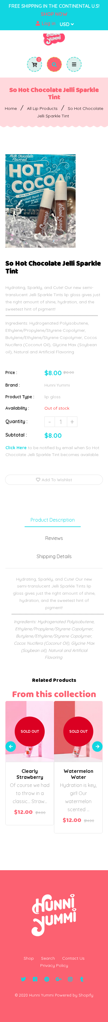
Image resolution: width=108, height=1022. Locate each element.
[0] (32, 64)
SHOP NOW (54, 14)
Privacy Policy (54, 965)
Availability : (17, 408)
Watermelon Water (78, 774)
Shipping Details (54, 556)
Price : (11, 372)
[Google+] (58, 979)
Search (48, 958)
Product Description (53, 520)
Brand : (12, 385)
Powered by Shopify (74, 995)
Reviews (54, 538)
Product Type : (19, 396)
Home (11, 108)
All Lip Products (42, 108)
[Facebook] (35, 979)
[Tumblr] (82, 979)
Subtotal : (16, 435)
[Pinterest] (46, 979)
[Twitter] (23, 979)
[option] (40, 201)
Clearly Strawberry (29, 774)
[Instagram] (70, 979)
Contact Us (73, 958)
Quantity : (16, 421)
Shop (29, 958)
